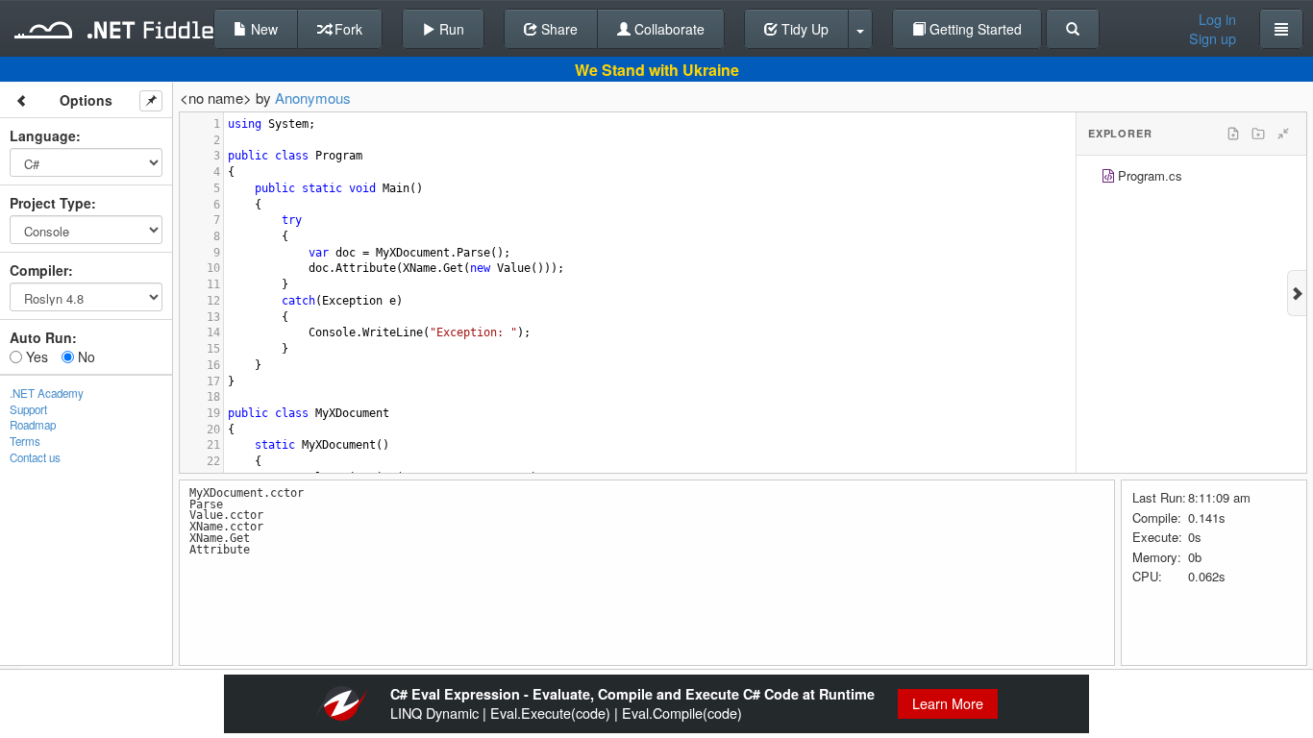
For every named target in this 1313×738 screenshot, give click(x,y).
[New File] (1233, 133)
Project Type (50, 202)
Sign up (1212, 38)
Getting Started (974, 28)
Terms (25, 441)
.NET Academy (47, 393)
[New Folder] (1258, 133)
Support (28, 409)
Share (557, 28)
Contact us (35, 457)
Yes (35, 356)
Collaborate (668, 28)
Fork (346, 28)
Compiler (39, 270)
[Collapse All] (1283, 133)
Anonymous (313, 97)
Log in (1217, 19)
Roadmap (33, 424)
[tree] (1191, 178)
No (84, 356)
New (262, 28)
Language (43, 135)
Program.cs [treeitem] (1150, 175)
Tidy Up (803, 28)
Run (449, 28)
